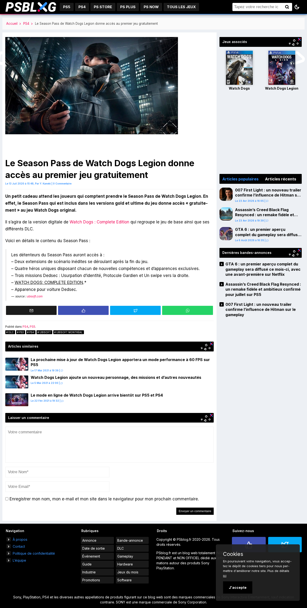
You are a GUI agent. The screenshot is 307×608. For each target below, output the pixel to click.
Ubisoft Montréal (69, 332)
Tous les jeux (181, 7)
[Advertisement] (260, 133)
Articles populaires (240, 179)
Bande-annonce (130, 540)
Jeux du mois (127, 572)
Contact (19, 546)
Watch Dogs (239, 88)
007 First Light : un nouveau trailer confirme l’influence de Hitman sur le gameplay (268, 195)
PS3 (21, 332)
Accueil (12, 23)
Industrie (89, 572)
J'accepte (238, 587)
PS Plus (128, 7)
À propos (20, 539)
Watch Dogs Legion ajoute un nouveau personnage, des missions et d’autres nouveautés (116, 377)
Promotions (91, 580)
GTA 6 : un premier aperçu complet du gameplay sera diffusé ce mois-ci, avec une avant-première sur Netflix (267, 237)
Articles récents (280, 179)
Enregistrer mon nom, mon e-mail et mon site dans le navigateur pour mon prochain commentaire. (104, 499)
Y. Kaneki (45, 183)
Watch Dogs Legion (281, 88)
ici (224, 575)
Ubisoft (45, 332)
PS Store (103, 7)
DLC (11, 332)
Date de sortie (93, 548)
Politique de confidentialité (34, 553)
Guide (87, 564)
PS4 (82, 7)
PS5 (66, 7)
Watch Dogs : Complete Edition (99, 222)
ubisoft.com (35, 296)
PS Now (151, 7)
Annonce (89, 540)
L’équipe (19, 560)
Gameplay (125, 556)
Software (124, 580)
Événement (91, 556)
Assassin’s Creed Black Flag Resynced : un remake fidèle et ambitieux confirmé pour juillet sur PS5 (268, 217)
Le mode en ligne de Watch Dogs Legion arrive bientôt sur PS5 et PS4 (97, 395)
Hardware (125, 564)
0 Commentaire (62, 183)
